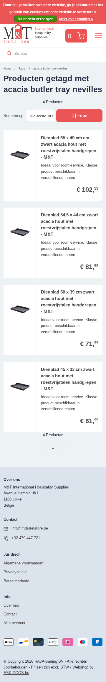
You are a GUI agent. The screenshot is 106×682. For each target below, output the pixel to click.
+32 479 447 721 (25, 538)
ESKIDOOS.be (16, 673)
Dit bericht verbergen (35, 19)
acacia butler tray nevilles (50, 68)
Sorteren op (13, 115)
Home (7, 68)
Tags (22, 68)
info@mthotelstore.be (29, 528)
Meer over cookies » (76, 19)
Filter (82, 115)
